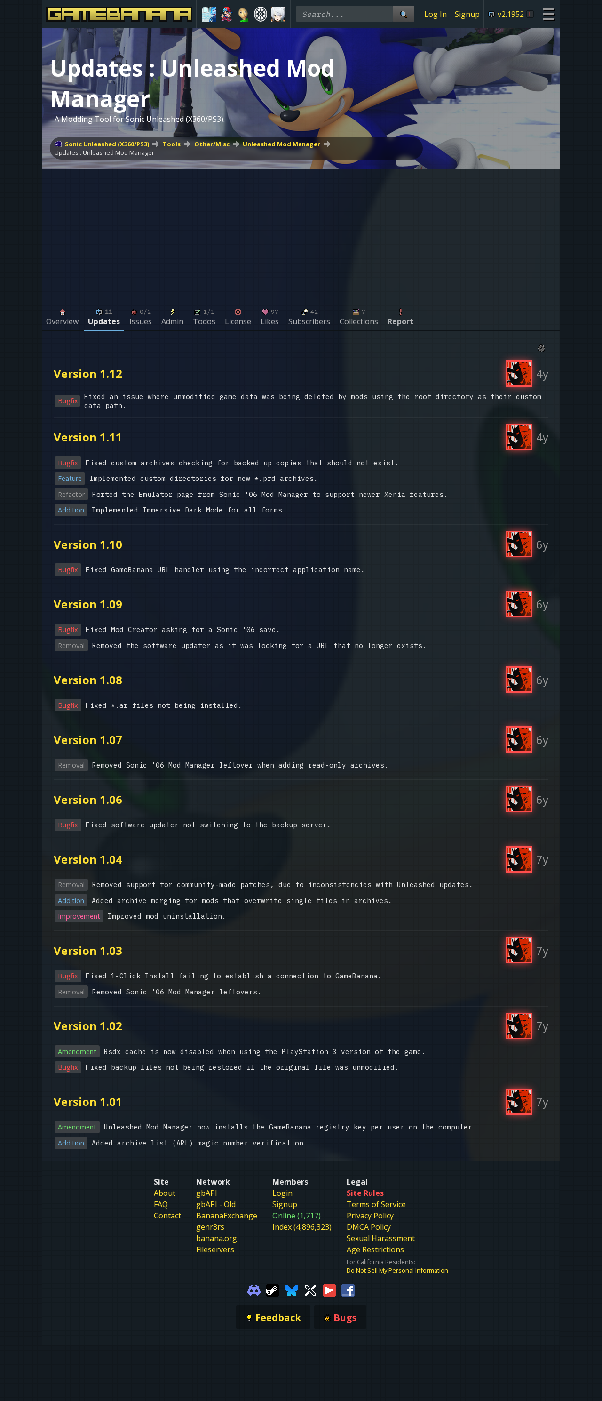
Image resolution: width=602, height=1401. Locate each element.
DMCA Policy (369, 1227)
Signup (467, 14)
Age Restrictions (375, 1249)
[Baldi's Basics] (243, 14)
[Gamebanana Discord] (253, 1289)
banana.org (216, 1238)
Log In (435, 14)
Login (282, 1193)
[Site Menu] (549, 14)
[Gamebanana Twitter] (310, 1289)
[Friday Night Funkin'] (226, 14)
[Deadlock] (260, 14)
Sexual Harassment (381, 1238)
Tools (172, 144)
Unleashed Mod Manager (281, 144)
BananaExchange (226, 1215)
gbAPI (206, 1193)
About (164, 1193)
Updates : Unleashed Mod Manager (104, 152)
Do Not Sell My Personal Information (397, 1270)
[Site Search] (403, 14)
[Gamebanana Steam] (272, 1289)
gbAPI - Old (216, 1204)
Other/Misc (212, 144)
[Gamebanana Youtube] (329, 1289)
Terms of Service (376, 1204)
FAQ (161, 1204)
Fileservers (215, 1249)
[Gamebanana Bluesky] (291, 1289)
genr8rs (210, 1227)
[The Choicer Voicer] (209, 14)
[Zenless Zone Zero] (277, 14)
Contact (167, 1215)
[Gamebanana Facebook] (348, 1289)
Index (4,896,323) (302, 1227)
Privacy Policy (370, 1215)
